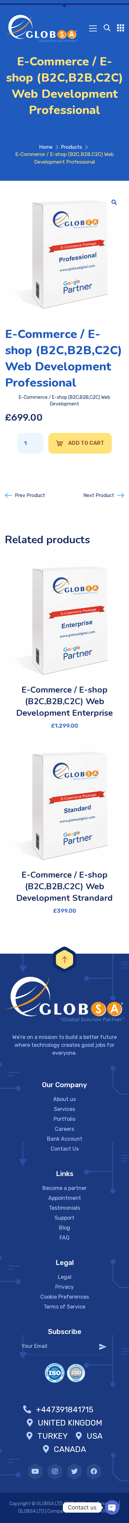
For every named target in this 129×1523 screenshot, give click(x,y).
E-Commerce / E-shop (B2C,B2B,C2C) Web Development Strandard (64, 886)
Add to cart (86, 443)
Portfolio (64, 1119)
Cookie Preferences (64, 1297)
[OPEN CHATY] (112, 1507)
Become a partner (64, 1188)
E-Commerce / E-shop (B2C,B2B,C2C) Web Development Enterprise (64, 701)
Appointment (64, 1198)
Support (64, 1218)
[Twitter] (74, 1471)
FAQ (64, 1238)
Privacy (64, 1287)
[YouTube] (35, 1471)
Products (71, 147)
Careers (64, 1129)
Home (46, 147)
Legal (64, 1277)
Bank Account (64, 1139)
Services (64, 1109)
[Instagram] (55, 1471)
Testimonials (64, 1208)
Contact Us (65, 1149)
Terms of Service (64, 1307)
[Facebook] (94, 1471)
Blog (64, 1228)
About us (64, 1099)
